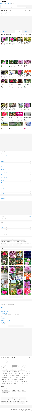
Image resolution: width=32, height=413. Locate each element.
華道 (19, 390)
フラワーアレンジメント (8, 7)
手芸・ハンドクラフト (4, 172)
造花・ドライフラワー (6, 375)
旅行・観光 (2, 169)
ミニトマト (2, 7)
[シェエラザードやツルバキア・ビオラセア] (4, 291)
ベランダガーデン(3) (23, 241)
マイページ (18, 409)
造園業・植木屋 (4, 383)
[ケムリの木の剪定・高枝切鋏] (27, 261)
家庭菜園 (18, 377)
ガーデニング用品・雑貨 (13, 383)
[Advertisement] (16, 23)
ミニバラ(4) (11, 243)
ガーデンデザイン (21, 367)
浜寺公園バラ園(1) (3, 243)
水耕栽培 (9, 379)
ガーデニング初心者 (15, 375)
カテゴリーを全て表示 (4, 234)
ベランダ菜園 (4, 377)
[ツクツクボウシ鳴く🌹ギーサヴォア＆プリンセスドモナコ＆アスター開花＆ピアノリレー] (12, 261)
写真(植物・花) (4, 392)
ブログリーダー (3, 196)
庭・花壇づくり (22, 379)
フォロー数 (11, 31)
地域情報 (2, 193)
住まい (2, 166)
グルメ (2, 164)
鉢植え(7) (29, 243)
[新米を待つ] (12, 284)
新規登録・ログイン (4, 198)
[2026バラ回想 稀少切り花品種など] (12, 254)
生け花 (23, 373)
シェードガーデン (5, 369)
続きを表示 (16, 325)
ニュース (2, 191)
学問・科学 (2, 188)
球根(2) (12, 241)
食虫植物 (3, 367)
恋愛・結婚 (2, 180)
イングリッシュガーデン (11, 367)
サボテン (10, 14)
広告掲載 (26, 409)
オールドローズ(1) (3, 241)
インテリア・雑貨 (5, 388)
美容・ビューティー (4, 177)
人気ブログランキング (3, 1)
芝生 (3, 365)
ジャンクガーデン (13, 369)
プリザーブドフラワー (19, 7)
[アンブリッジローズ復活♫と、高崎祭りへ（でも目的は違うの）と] (12, 291)
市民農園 (23, 377)
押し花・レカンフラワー (15, 373)
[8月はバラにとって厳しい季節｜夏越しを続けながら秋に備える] (12, 276)
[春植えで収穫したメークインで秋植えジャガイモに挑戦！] (27, 276)
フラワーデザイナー (16, 381)
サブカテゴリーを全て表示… (22, 14)
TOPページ (12, 409)
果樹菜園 (4, 379)
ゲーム (2, 183)
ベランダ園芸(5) (25, 243)
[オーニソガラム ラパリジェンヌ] (27, 284)
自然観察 (14, 390)
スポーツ (2, 174)
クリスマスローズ (4, 229)
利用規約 (28, 409)
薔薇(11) (15, 241)
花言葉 (27, 373)
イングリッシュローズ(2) (9, 239)
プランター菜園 (24, 375)
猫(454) (8, 243)
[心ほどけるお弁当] (19, 261)
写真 (1, 171)
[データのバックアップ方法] (4, 284)
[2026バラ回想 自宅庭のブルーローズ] (4, 261)
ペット (2, 163)
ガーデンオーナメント (23, 383)
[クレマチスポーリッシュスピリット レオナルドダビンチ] (4, 269)
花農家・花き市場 (25, 381)
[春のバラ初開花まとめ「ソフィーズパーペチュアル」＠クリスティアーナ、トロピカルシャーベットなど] (19, 291)
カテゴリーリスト (27, 10)
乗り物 (2, 185)
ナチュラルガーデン (21, 369)
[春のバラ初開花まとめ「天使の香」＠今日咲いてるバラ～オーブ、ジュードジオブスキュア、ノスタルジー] (27, 269)
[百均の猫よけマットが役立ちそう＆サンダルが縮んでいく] (4, 276)
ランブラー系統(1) (15, 239)
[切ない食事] (19, 276)
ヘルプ (31, 409)
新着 (26, 31)
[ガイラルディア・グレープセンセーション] (12, 269)
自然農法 (15, 379)
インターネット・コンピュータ (5, 155)
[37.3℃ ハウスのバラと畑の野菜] (4, 254)
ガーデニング (14, 7)
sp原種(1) (8, 241)
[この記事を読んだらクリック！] (2, 44)
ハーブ (14, 14)
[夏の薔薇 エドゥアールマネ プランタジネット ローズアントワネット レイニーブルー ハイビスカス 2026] (27, 291)
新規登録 (15, 409)
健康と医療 (2, 161)
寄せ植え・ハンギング (5, 373)
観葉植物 (26, 365)
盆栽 (28, 379)
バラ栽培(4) (2, 239)
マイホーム (13, 388)
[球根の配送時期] (19, 284)
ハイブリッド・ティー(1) (22, 239)
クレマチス (4, 14)
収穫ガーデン (11, 377)
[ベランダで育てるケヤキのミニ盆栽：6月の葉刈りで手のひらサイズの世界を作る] (19, 269)
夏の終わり (24, 7)
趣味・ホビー (3, 182)
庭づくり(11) (20, 243)
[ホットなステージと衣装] (27, 254)
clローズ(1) (18, 241)
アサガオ (2, 224)
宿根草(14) (16, 243)
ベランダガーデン (15, 371)
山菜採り (24, 390)
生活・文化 (2, 158)
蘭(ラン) (20, 365)
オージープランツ (4, 227)
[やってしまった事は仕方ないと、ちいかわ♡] (19, 254)
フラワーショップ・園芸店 (6, 381)
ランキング (4, 31)
